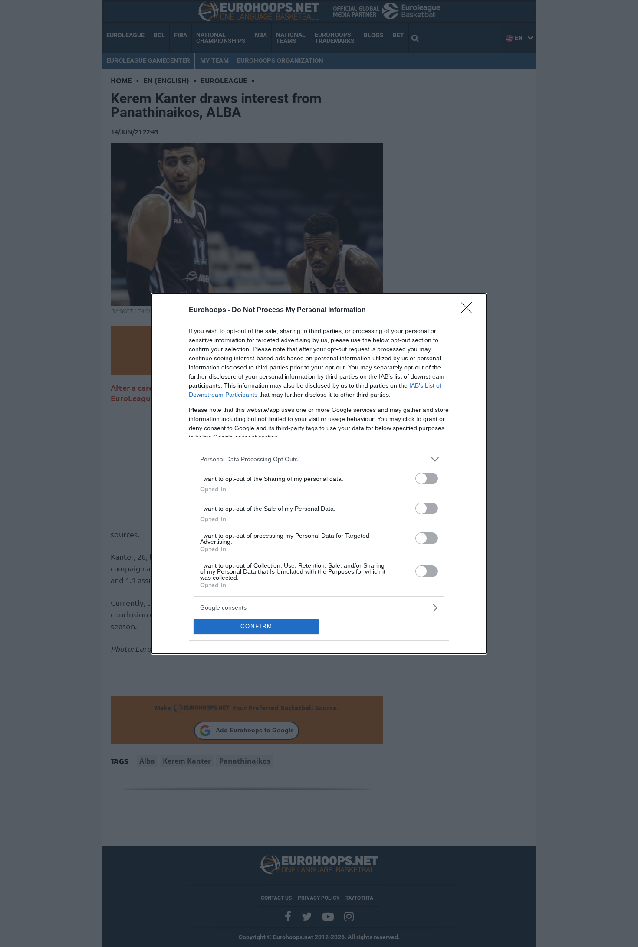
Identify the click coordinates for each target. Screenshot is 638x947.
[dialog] (319, 474)
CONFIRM (256, 626)
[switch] (426, 478)
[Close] (469, 310)
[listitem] (319, 459)
